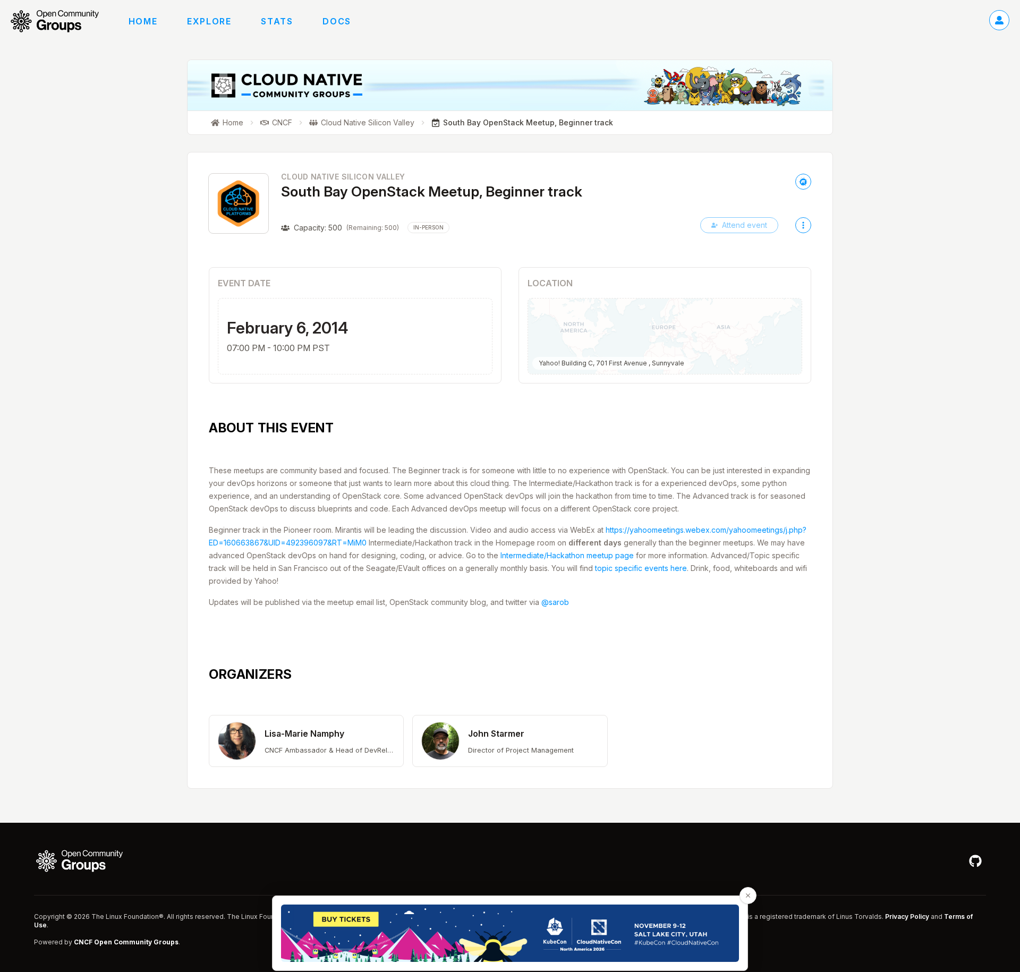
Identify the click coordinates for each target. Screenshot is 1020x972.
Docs (336, 21)
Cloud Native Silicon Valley (343, 176)
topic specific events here (641, 568)
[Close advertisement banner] (748, 895)
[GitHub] (975, 861)
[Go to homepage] (60, 21)
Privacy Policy (907, 916)
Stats (277, 21)
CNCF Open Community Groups (126, 942)
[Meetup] (803, 182)
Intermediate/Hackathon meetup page (567, 555)
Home (143, 21)
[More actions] (803, 225)
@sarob (555, 602)
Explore (209, 21)
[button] (306, 741)
